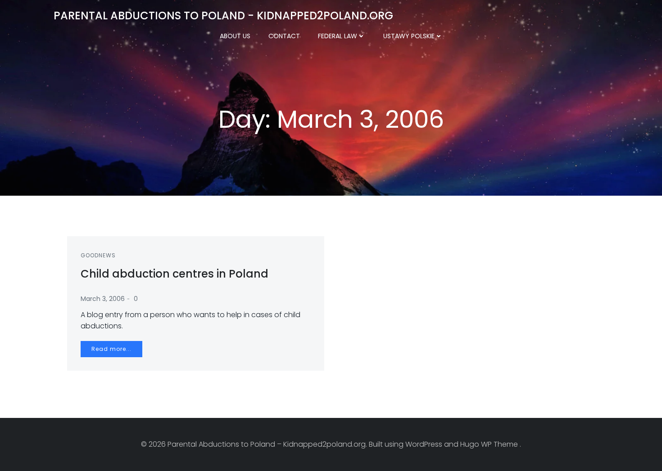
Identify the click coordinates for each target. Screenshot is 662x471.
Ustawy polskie (409, 35)
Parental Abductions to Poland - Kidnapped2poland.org (223, 15)
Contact (284, 35)
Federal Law (337, 35)
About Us (235, 35)
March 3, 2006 (103, 298)
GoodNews (98, 255)
